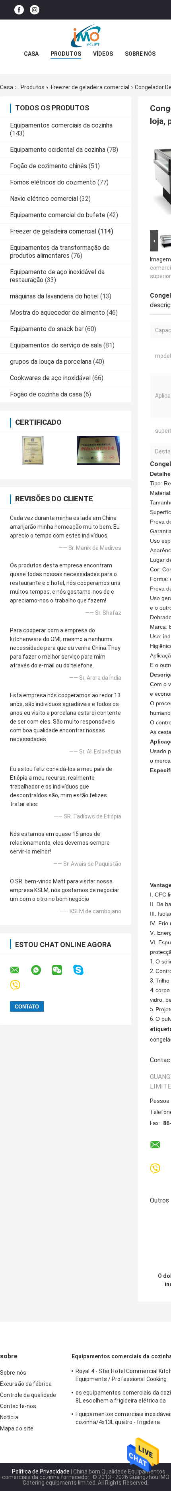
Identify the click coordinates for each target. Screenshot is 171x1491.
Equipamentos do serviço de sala (56, 345)
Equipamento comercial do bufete (57, 215)
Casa (31, 54)
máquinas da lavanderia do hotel (54, 296)
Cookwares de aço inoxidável (50, 378)
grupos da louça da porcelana (50, 361)
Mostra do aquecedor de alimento (57, 312)
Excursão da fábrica (26, 1384)
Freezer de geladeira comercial (90, 87)
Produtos (66, 54)
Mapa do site (16, 1428)
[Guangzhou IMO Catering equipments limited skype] (83, 970)
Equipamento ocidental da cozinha (57, 149)
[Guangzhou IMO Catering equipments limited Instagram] (34, 10)
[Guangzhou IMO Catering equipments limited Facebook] (19, 10)
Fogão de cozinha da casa (46, 394)
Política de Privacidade (41, 1471)
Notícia (9, 1417)
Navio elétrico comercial (44, 198)
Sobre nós (140, 54)
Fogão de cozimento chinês (48, 166)
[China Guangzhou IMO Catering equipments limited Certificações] (33, 450)
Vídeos (103, 54)
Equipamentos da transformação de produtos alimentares (60, 251)
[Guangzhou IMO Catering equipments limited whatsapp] (41, 970)
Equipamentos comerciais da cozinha (61, 125)
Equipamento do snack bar (47, 329)
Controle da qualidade (28, 1395)
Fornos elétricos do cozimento (53, 182)
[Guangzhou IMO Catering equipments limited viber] (20, 985)
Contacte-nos (18, 1406)
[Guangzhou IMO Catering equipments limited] (85, 35)
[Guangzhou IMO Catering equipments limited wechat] (62, 970)
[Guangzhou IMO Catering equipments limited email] (20, 970)
